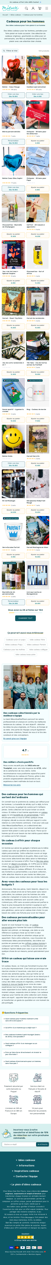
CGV (12, 1254)
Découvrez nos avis (12, 785)
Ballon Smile (7, 456)
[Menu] (47, 8)
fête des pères (42, 861)
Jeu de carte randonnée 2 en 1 (13, 364)
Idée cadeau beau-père (25, 655)
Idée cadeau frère (37, 640)
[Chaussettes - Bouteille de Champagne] (13, 207)
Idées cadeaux (16, 15)
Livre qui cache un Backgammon (34, 593)
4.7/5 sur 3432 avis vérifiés (25, 1240)
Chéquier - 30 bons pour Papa (36, 179)
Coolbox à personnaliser (36, 87)
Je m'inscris (42, 1144)
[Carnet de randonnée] (37, 301)
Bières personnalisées (11, 132)
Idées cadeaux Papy (14, 645)
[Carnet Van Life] (37, 439)
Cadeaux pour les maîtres (14, 650)
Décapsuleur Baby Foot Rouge (36, 502)
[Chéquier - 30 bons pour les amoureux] (37, 114)
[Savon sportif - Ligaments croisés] (13, 392)
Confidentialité (21, 1254)
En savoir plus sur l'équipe (15, 738)
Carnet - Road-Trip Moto (12, 318)
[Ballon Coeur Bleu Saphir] (13, 161)
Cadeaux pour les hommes (33, 15)
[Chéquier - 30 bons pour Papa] (37, 161)
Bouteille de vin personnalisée (8, 593)
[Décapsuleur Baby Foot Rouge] (37, 483)
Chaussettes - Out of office (35, 272)
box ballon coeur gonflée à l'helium (21, 1206)
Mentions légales (35, 1254)
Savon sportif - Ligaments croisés (13, 410)
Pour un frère (13, 866)
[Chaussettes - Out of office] (37, 254)
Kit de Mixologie (8, 501)
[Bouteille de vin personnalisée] (13, 575)
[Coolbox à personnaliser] (37, 70)
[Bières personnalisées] (13, 114)
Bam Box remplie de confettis (17, 1223)
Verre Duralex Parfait (11, 547)
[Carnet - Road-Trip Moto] (13, 301)
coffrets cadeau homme (35, 943)
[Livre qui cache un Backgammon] (37, 575)
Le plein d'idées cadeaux (26, 1184)
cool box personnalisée (26, 1199)
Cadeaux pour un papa (15, 640)
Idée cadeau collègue (38, 650)
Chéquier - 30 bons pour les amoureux (36, 133)
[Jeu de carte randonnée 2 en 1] (13, 345)
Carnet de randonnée (35, 318)
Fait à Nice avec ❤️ (39, 1252)
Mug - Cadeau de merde (36, 409)
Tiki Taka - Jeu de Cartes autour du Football (37, 364)
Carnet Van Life (33, 456)
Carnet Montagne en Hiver (37, 547)
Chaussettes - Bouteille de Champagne (12, 226)
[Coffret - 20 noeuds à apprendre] (37, 207)
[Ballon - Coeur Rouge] (13, 70)
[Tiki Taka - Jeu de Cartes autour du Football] (37, 345)
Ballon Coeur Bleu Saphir (12, 178)
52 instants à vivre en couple (16, 1214)
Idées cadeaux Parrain (36, 645)
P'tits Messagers (27, 1217)
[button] (26, 8)
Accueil (5, 15)
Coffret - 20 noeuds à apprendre (36, 226)
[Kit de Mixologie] (13, 483)
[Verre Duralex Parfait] (13, 530)
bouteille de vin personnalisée (25, 815)
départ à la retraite (19, 864)
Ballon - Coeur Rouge (11, 87)
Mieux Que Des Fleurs (13, 1252)
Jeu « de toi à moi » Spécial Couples (10, 272)
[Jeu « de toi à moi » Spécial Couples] (13, 254)
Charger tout (25, 618)
